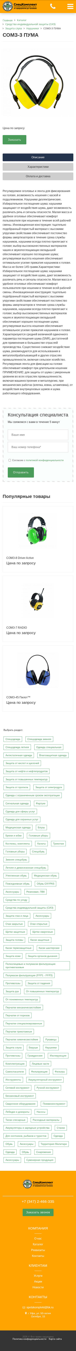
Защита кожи (13, 956)
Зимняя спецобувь (16, 859)
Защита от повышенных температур (26, 779)
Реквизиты (38, 1250)
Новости (38, 1287)
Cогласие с (38, 460)
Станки (61, 1127)
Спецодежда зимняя (39, 739)
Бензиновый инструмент (19, 1095)
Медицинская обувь (45, 875)
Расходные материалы (46, 1119)
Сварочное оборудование (20, 1103)
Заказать (14, 139)
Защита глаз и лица (16, 915)
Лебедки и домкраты (17, 1111)
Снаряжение (43, 1152)
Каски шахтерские (49, 948)
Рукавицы (51, 1039)
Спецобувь (38, 851)
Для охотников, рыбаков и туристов (25, 1135)
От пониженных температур (21, 999)
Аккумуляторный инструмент (45, 1079)
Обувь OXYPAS (45, 883)
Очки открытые (38, 923)
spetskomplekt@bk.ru (40, 1307)
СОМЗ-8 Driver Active (20, 557)
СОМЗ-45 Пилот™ (18, 697)
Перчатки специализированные (23, 1023)
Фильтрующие (39, 1071)
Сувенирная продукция (39, 1160)
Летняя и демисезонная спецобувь (25, 867)
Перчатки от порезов (17, 1015)
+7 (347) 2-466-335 (38, 1201)
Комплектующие (15, 1063)
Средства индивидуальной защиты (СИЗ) (29, 907)
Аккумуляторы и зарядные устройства (27, 1127)
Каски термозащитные (18, 948)
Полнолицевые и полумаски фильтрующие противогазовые (30, 965)
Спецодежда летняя (17, 747)
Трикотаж (58, 843)
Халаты (41, 843)
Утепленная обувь (16, 875)
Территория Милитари (54, 1144)
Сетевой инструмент (17, 1087)
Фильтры (60, 1071)
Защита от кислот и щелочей (22, 763)
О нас (38, 1238)
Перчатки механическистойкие (23, 1007)
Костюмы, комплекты (17, 843)
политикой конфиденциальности (45, 460)
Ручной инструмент (48, 1087)
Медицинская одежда (18, 827)
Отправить (21, 472)
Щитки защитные (15, 931)
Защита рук (12, 991)
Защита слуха (13, 1047)
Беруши (33, 1047)
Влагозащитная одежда (53, 755)
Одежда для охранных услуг (21, 819)
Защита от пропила (16, 787)
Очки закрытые (14, 923)
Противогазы (12, 983)
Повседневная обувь (17, 883)
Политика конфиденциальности (29, 1339)
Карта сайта (55, 1339)
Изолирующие (58, 1055)
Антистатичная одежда (18, 755)
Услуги (38, 1275)
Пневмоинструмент (54, 1103)
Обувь (9, 1144)
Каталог (38, 1244)
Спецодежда (12, 739)
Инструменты (13, 1079)
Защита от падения (39, 983)
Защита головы (14, 939)
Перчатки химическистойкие (21, 1039)
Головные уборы (38, 835)
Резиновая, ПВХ (35, 891)
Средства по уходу (16, 899)
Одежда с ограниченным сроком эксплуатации (32, 795)
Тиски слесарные (15, 1119)
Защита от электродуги (48, 787)
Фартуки (40, 803)
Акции (38, 1281)
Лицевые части (40, 1063)
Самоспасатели (14, 1071)
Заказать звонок (38, 1212)
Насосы (41, 1111)
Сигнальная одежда (17, 803)
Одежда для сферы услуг (20, 811)
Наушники (51, 1047)
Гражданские (35, 1055)
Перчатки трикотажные (18, 1031)
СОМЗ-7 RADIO (16, 627)
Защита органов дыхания (42, 956)
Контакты (38, 1256)
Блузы (41, 827)
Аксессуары (12, 891)
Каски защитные (39, 939)
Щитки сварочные (42, 931)
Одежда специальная (48, 747)
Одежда (58, 1135)
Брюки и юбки (13, 835)
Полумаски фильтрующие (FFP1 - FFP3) (29, 975)
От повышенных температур (42, 991)
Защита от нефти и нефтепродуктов (26, 771)
